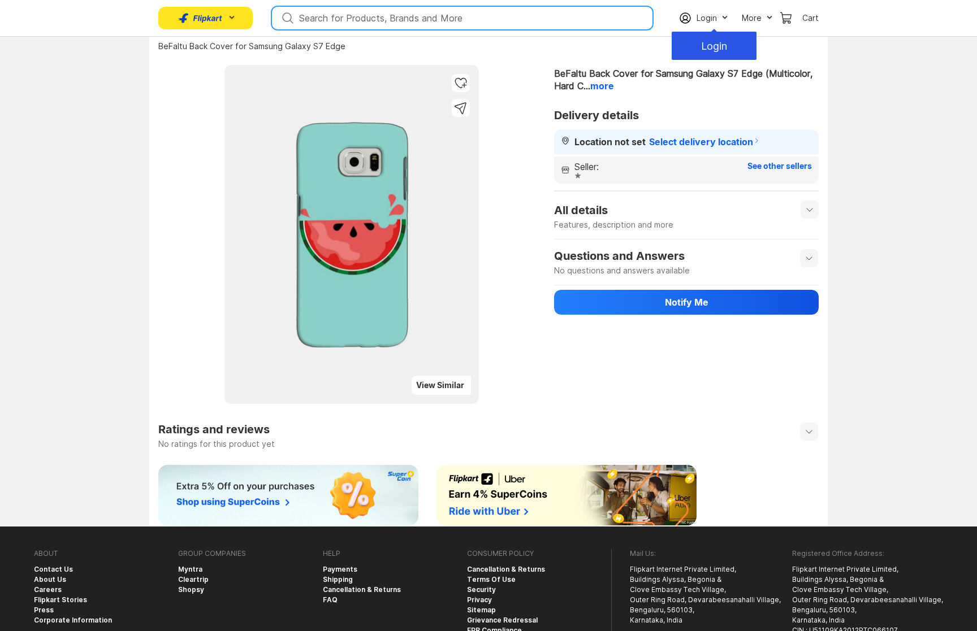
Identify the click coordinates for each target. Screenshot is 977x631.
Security (481, 589)
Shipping (338, 579)
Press (44, 610)
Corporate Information (73, 620)
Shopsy (191, 589)
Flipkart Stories (60, 599)
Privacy (479, 599)
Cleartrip (193, 579)
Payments (340, 569)
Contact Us (53, 569)
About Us (50, 579)
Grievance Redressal (502, 620)
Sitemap (481, 610)
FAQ (330, 599)
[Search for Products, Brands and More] (286, 18)
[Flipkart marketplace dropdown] (200, 18)
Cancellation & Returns (362, 589)
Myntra (190, 569)
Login (714, 46)
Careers (48, 589)
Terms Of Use (491, 579)
